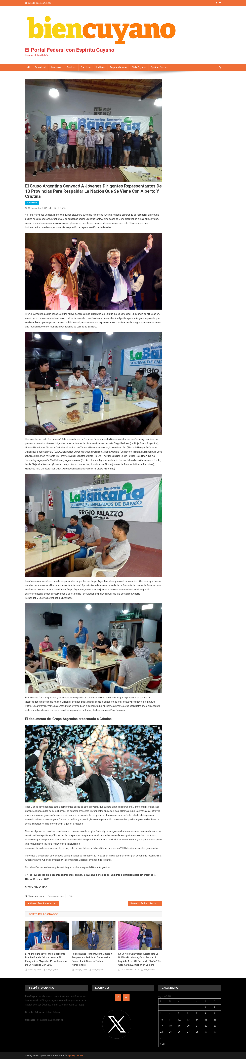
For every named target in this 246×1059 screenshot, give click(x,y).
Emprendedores (118, 67)
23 (215, 1025)
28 (197, 1031)
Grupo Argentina (56, 896)
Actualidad (40, 67)
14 (197, 1019)
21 (197, 1025)
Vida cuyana (139, 67)
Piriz (71, 896)
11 (170, 1019)
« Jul (162, 1043)
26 (179, 1031)
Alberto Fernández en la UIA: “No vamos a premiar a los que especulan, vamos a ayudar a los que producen (44, 903)
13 (188, 1019)
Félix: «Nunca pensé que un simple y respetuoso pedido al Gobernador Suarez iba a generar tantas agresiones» (92, 959)
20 (188, 1025)
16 (215, 1019)
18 (170, 1025)
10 (161, 1019)
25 (170, 1031)
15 (206, 1019)
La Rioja (100, 67)
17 (161, 1025)
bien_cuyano (59, 208)
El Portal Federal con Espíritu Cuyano (69, 50)
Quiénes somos (159, 67)
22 (206, 1025)
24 (161, 1031)
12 (179, 1019)
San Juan (86, 67)
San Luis (71, 67)
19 (179, 1025)
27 (188, 1031)
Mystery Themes (75, 1055)
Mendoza (56, 67)
